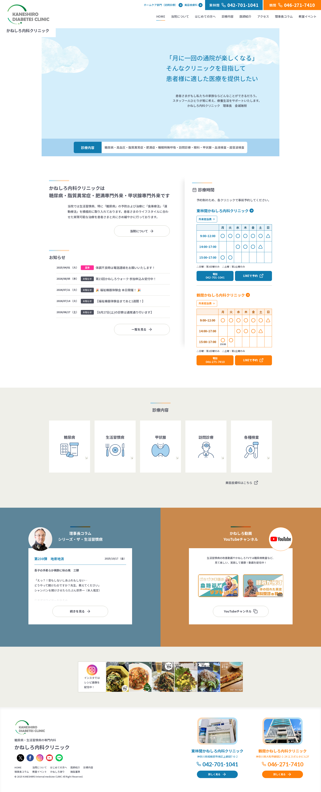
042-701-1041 (220, 764)
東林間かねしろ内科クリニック (223, 210)
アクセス (263, 16)
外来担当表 (205, 219)
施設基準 (75, 771)
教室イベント (308, 16)
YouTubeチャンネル (238, 611)
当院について (180, 16)
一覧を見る (139, 329)
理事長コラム (284, 16)
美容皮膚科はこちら (239, 482)
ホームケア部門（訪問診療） (161, 5)
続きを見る (77, 611)
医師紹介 (245, 16)
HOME (160, 16)
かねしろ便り (57, 771)
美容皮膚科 (190, 5)
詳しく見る (214, 774)
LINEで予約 (250, 276)
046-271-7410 (285, 764)
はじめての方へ (205, 16)
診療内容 (228, 16)
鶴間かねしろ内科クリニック (221, 295)
